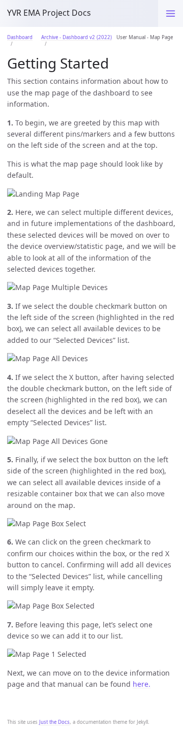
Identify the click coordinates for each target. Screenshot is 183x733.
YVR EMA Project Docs (49, 12)
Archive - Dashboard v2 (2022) (76, 37)
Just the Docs (54, 722)
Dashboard (20, 37)
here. (141, 684)
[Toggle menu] (170, 13)
